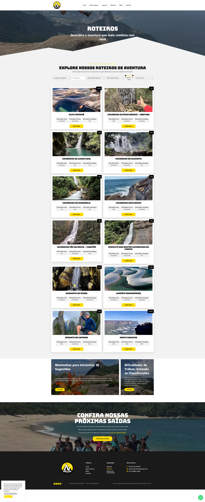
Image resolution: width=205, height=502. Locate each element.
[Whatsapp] (56, 484)
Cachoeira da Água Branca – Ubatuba (128, 114)
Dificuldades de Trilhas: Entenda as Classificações (137, 369)
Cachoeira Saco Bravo (128, 203)
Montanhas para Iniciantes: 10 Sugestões (77, 367)
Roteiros (113, 5)
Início (84, 5)
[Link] (58, 484)
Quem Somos (94, 5)
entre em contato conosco (118, 433)
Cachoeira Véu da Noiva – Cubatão (76, 247)
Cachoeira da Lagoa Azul (76, 159)
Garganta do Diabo (76, 293)
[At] (60, 484)
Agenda (104, 5)
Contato (128, 5)
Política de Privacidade (111, 472)
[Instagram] (54, 484)
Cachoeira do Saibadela (76, 203)
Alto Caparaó (76, 114)
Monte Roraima (128, 337)
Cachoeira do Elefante (128, 159)
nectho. (149, 483)
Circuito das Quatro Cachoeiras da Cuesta (128, 248)
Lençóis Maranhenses (128, 293)
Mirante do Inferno (76, 337)
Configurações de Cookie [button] (10, 494)
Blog (120, 5)
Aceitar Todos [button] (8, 496)
